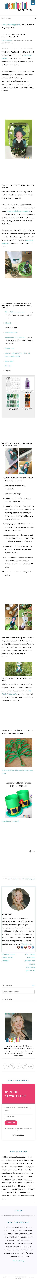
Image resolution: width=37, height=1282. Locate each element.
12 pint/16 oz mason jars (15, 312)
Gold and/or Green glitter (15, 337)
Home (4, 25)
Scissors (8, 366)
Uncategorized (14, 25)
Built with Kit (19, 1135)
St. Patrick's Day (22, 879)
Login (33, 985)
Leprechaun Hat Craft (10, 821)
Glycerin (8, 323)
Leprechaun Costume (13, 353)
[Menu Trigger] (33, 2)
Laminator (9, 361)
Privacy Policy (18, 1261)
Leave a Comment (7, 40)
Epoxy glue (9, 348)
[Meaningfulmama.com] (18, 12)
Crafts (10, 879)
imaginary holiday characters (18, 211)
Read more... (27, 944)
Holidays (15, 879)
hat (24, 353)
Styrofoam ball (11, 332)
